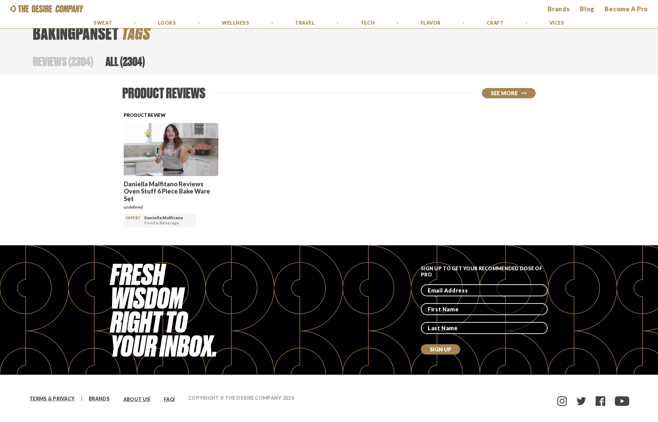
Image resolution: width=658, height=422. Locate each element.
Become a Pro (626, 9)
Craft (495, 23)
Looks (167, 23)
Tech (368, 23)
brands (559, 9)
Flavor (431, 23)
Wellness (235, 23)
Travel (305, 23)
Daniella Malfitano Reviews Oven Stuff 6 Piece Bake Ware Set (167, 191)
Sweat (103, 23)
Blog (587, 9)
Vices (556, 23)
